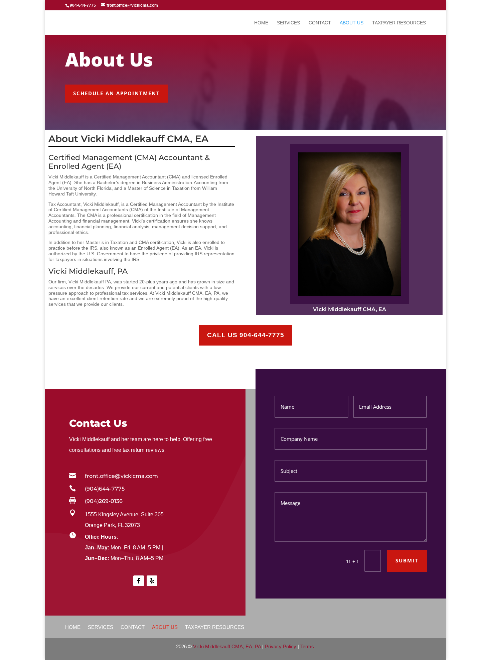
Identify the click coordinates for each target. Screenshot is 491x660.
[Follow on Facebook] (138, 580)
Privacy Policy (280, 646)
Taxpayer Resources (399, 22)
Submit (407, 560)
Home (261, 22)
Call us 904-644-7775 (245, 335)
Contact (320, 22)
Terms (307, 646)
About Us (351, 22)
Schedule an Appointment (116, 93)
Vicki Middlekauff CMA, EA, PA (227, 646)
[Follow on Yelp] (152, 580)
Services (288, 22)
